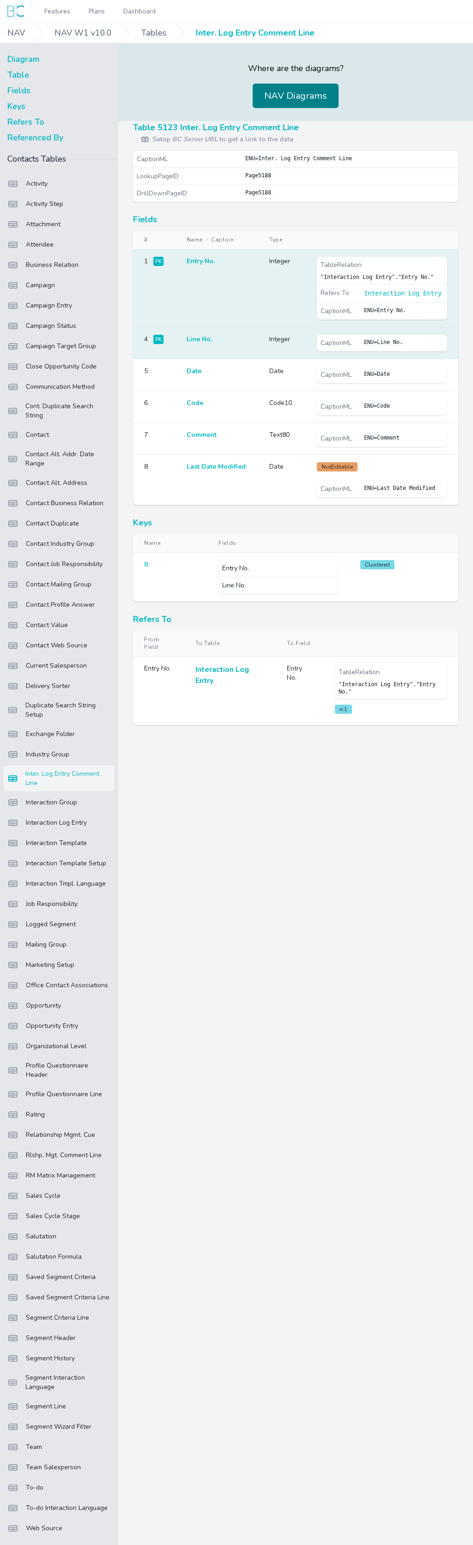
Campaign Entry (49, 305)
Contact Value (47, 625)
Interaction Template (56, 843)
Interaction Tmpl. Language (66, 883)
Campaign (40, 285)
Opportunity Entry (52, 1025)
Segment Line (46, 1406)
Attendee (40, 244)
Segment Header (51, 1338)
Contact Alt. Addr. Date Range (59, 459)
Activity (37, 183)
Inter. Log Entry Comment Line (255, 32)
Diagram (23, 59)
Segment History (50, 1358)
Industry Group (47, 754)
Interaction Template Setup (66, 863)
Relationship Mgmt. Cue (60, 1134)
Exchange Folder (50, 734)
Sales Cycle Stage (53, 1216)
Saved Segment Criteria (61, 1277)
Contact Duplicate (52, 523)
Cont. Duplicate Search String (59, 411)
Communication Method (60, 386)
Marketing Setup (50, 964)
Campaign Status (51, 325)
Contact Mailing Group (58, 584)
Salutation (41, 1236)
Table (18, 74)
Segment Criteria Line (57, 1317)
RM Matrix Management (60, 1175)
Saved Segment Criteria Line (67, 1297)
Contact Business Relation (64, 503)
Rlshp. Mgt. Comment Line (64, 1155)
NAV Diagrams (295, 96)
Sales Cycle (43, 1195)
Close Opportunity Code (61, 366)
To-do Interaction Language (67, 1507)
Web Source (44, 1528)
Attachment (43, 224)
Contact (37, 434)
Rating (35, 1114)
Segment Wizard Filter (58, 1426)
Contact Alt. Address (56, 482)
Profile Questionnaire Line (64, 1094)
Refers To (25, 121)
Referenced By (35, 137)
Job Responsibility (52, 903)
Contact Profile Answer (60, 604)
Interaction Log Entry (56, 822)
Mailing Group (46, 944)
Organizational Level (56, 1046)
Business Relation (52, 264)
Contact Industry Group (60, 543)
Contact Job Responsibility (64, 564)
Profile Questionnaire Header (57, 1070)
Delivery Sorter (48, 686)
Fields (18, 90)
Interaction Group (51, 802)
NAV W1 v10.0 (83, 32)
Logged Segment (51, 924)
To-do (34, 1487)
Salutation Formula (54, 1256)
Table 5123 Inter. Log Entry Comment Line (216, 127)
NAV (16, 32)
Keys (16, 106)
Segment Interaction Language (55, 1382)
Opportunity (43, 1005)
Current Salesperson (56, 665)
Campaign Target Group (61, 346)
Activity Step (44, 203)
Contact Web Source (56, 645)
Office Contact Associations (67, 985)
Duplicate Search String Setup (60, 710)
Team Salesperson (53, 1467)
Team (34, 1446)
